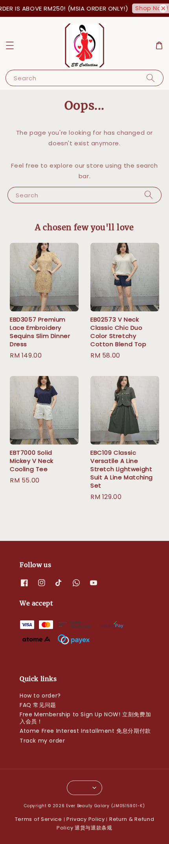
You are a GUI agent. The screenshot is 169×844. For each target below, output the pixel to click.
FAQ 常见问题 (38, 705)
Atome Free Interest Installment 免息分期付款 (85, 731)
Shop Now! (149, 8)
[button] (9, 45)
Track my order (42, 741)
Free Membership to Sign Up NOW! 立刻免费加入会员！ (85, 717)
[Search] (150, 77)
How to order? (40, 695)
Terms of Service (38, 819)
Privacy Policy (85, 819)
